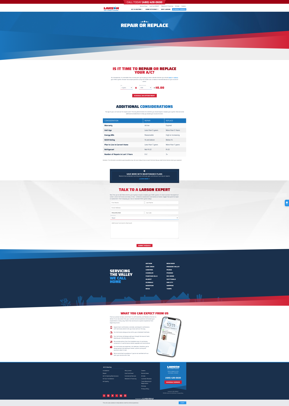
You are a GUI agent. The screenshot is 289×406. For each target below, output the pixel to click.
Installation (106, 371)
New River (171, 263)
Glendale (149, 282)
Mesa (148, 288)
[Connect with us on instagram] (125, 395)
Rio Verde (170, 276)
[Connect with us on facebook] (112, 395)
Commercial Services (130, 376)
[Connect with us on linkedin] (121, 395)
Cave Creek (150, 266)
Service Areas (143, 6)
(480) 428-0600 (173, 377)
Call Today (144, 2)
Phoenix (170, 273)
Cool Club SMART (154, 6)
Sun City (170, 282)
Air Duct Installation (108, 379)
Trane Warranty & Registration (146, 382)
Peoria (169, 270)
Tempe (169, 288)
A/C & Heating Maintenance (110, 376)
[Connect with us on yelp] (104, 395)
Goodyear (150, 285)
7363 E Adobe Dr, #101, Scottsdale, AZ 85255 (173, 372)
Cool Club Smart (129, 373)
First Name (115, 203)
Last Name (149, 203)
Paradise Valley (173, 266)
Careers (183, 6)
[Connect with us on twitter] (116, 395)
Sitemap (143, 386)
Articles (177, 6)
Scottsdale (171, 279)
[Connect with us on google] (108, 395)
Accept (182, 403)
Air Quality (106, 381)
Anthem (149, 263)
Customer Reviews (146, 379)
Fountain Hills (151, 276)
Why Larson (165, 9)
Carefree (149, 270)
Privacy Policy (145, 389)
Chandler (149, 273)
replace (176, 77)
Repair (104, 373)
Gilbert (149, 279)
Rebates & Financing (167, 6)
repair (170, 77)
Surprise (170, 285)
